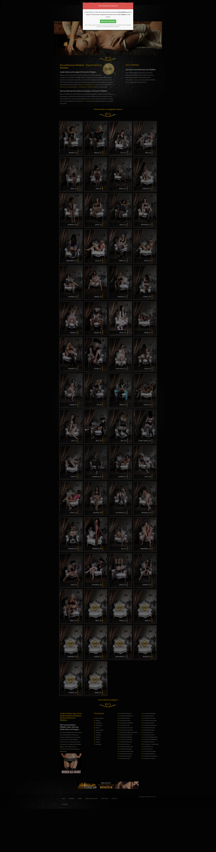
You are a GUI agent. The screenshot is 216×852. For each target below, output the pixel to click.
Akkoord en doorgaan (108, 21)
